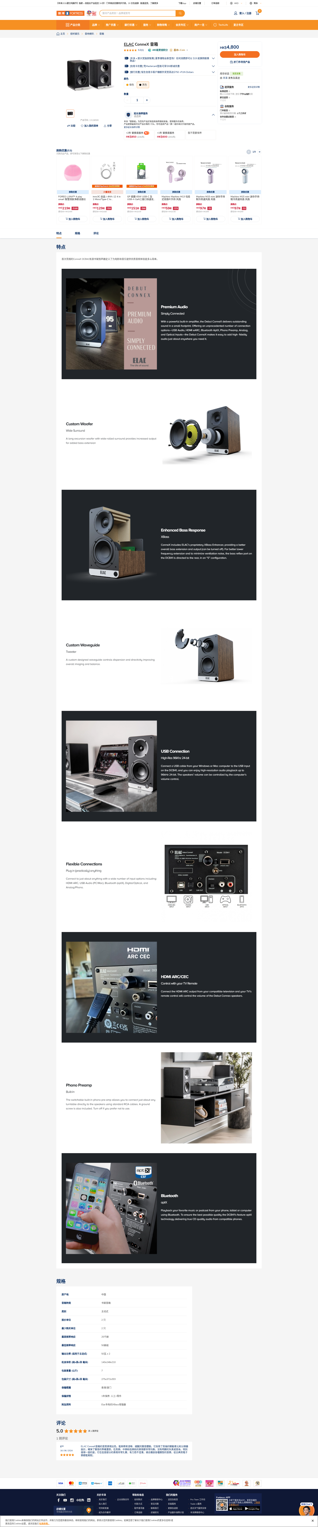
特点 (59, 233)
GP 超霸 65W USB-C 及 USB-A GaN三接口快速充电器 (141, 199)
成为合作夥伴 (105, 1512)
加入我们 (103, 1504)
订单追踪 (215, 3)
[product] (73, 172)
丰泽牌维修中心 (197, 1512)
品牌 (94, 25)
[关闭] (312, 1520)
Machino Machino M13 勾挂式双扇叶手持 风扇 (176, 198)
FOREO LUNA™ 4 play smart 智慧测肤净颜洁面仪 (72, 198)
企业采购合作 (123, 1499)
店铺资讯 (155, 1512)
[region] (159, 1521)
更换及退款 (173, 1508)
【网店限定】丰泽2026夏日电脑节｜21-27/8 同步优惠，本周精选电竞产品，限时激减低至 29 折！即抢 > (102, 3)
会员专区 (181, 25)
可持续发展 (104, 1508)
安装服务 (172, 1504)
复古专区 (238, 25)
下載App (182, 3)
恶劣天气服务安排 (198, 1508)
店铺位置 (197, 3)
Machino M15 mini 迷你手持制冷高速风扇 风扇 (210, 198)
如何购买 (138, 1499)
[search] (180, 13)
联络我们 (155, 1508)
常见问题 (155, 1504)
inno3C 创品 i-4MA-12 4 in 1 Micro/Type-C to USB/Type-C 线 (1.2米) (107, 199)
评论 (96, 233)
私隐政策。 (44, 1523)
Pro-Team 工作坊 (197, 1499)
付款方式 (138, 1504)
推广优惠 (111, 25)
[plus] (147, 100)
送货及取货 (173, 1499)
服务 (145, 25)
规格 (77, 233)
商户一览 (199, 25)
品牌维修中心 (157, 1499)
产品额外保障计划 (176, 1512)
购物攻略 (162, 25)
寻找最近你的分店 (64, 1512)
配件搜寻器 (139, 1508)
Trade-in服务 (196, 1504)
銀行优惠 (129, 25)
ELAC (129, 44)
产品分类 (75, 25)
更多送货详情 (254, 87)
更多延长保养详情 (132, 127)
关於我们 (103, 1499)
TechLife (223, 25)
